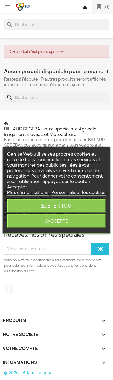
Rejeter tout (56, 205)
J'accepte (56, 221)
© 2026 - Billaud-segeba (28, 373)
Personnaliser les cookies (78, 192)
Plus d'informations (28, 192)
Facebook (9, 289)
